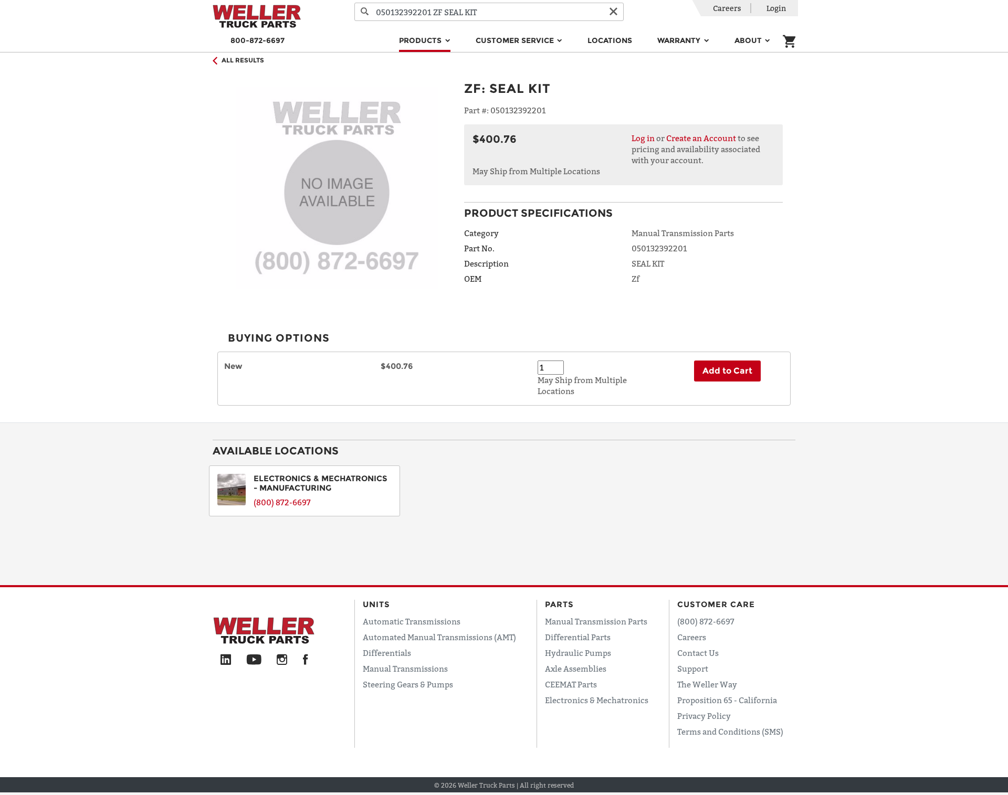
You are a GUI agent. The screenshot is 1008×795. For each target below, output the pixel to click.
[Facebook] (305, 660)
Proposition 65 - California (727, 700)
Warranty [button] (679, 40)
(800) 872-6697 (282, 502)
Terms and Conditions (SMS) (730, 731)
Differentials (387, 653)
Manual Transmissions (405, 668)
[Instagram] (282, 660)
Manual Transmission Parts (596, 621)
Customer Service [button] (516, 40)
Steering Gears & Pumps (408, 684)
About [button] (749, 40)
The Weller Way (707, 684)
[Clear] (613, 12)
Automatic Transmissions (411, 621)
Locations (609, 40)
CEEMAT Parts (571, 684)
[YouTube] (253, 660)
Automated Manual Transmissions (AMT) (439, 637)
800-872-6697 (257, 40)
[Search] (364, 12)
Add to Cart (727, 371)
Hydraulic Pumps (578, 653)
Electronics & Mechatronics (596, 700)
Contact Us (698, 653)
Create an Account (701, 138)
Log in (643, 138)
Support (692, 668)
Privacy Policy (704, 715)
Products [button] (421, 40)
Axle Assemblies (575, 668)
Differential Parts (578, 637)
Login (776, 8)
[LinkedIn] (225, 660)
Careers (727, 8)
